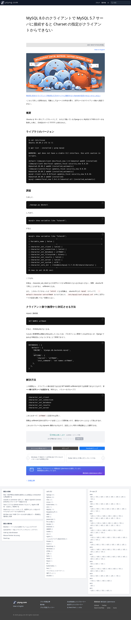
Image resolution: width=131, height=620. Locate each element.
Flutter (48, 541)
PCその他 (49, 522)
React (48, 561)
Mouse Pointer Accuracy (11, 535)
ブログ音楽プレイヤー (47, 607)
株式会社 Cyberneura (108, 602)
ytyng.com (11, 2)
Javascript (49, 519)
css (47, 534)
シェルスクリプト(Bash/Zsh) (55, 539)
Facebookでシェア (92, 448)
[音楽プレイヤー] (108, 3)
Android (49, 527)
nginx (48, 536)
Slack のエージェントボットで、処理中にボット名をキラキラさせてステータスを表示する (21, 510)
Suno (115, 608)
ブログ (98, 3)
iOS (47, 507)
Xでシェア (65, 448)
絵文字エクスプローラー (75, 604)
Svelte (48, 531)
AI (47, 563)
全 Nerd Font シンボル (74, 607)
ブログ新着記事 (45, 602)
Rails (48, 556)
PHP (47, 517)
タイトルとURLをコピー (39, 448)
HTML (48, 551)
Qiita (108, 608)
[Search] (112, 3)
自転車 (48, 529)
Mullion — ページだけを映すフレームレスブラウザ (20, 527)
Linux (48, 502)
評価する (79, 439)
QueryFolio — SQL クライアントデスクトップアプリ (20, 530)
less (47, 568)
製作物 (104, 3)
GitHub (96, 605)
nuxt (48, 544)
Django (48, 495)
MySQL (48, 509)
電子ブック (50, 573)
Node (48, 558)
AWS (47, 514)
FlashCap (6, 538)
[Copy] (102, 138)
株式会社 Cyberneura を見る (92, 473)
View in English (99, 50)
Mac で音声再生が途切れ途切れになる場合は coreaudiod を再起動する (22, 496)
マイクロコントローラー (54, 571)
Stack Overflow (99, 608)
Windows (49, 549)
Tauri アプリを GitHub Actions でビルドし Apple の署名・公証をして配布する (21, 506)
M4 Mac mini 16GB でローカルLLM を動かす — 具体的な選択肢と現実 (22, 515)
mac (47, 500)
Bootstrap (49, 546)
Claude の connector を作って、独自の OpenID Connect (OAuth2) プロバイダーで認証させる (22, 501)
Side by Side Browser (10, 532)
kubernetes (50, 504)
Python (48, 497)
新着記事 (31, 480)
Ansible (49, 576)
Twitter (104, 605)
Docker (48, 524)
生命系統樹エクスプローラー (76, 602)
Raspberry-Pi (50, 512)
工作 (47, 554)
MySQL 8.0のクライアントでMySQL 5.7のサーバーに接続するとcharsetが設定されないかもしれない (63, 95)
